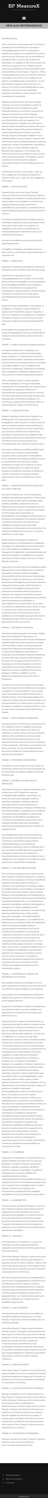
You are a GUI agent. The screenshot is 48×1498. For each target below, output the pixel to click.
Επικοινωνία (10, 1483)
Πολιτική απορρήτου (13, 1475)
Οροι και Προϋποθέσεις (14, 1479)
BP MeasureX (24, 6)
